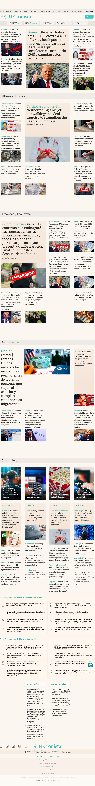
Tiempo (66, 11)
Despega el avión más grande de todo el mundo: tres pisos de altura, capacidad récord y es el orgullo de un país (72, 605)
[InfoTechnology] (55, 751)
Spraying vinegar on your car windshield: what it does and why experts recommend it (25, 604)
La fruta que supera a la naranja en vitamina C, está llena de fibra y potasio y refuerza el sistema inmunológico (25, 655)
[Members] (66, 752)
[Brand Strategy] (37, 751)
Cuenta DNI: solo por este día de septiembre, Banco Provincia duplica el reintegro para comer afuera (73, 655)
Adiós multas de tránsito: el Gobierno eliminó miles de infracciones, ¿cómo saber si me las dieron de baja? (73, 663)
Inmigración (45, 11)
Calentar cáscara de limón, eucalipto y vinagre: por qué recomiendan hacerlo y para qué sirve (73, 613)
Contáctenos (39, 756)
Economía (34, 11)
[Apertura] (28, 752)
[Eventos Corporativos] (45, 751)
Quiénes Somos (54, 756)
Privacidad (47, 770)
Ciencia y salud (77, 11)
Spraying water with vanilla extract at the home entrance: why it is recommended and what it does (73, 629)
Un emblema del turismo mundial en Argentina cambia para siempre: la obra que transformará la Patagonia (23, 663)
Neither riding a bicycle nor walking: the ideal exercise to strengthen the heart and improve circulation (26, 629)
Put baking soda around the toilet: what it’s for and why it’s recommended (26, 613)
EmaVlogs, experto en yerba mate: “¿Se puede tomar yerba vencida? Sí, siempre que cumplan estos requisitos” (73, 672)
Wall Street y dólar (21, 11)
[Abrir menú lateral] (2, 17)
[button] (90, 665)
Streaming (56, 11)
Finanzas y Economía (16, 214)
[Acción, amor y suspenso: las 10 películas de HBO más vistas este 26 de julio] (35, 483)
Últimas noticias (5, 11)
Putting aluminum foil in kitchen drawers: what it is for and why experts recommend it (25, 620)
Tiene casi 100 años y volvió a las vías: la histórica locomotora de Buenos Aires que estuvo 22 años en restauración (73, 647)
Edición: (89, 11)
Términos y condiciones (47, 766)
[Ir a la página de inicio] (17, 17)
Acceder (89, 17)
